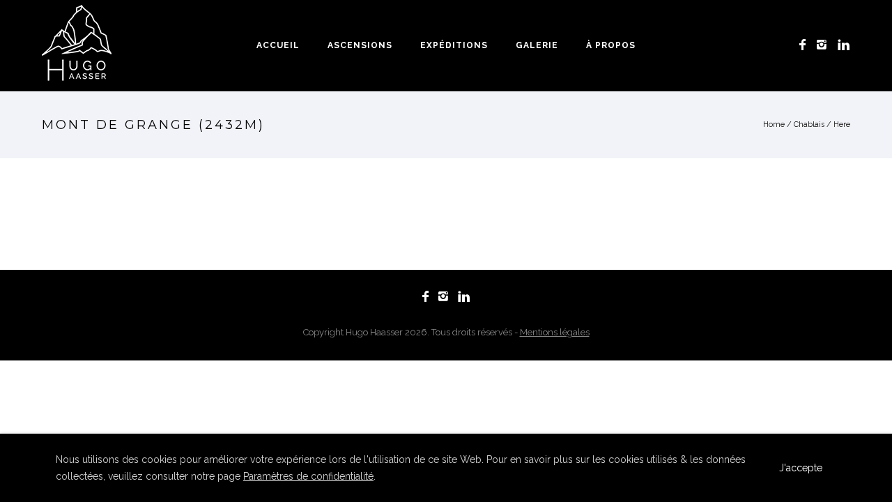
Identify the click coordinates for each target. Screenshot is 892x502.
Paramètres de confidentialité (308, 476)
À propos (611, 45)
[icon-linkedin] (844, 45)
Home (774, 124)
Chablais (809, 124)
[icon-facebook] (806, 45)
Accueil (278, 45)
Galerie (537, 45)
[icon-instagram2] (825, 45)
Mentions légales (555, 332)
